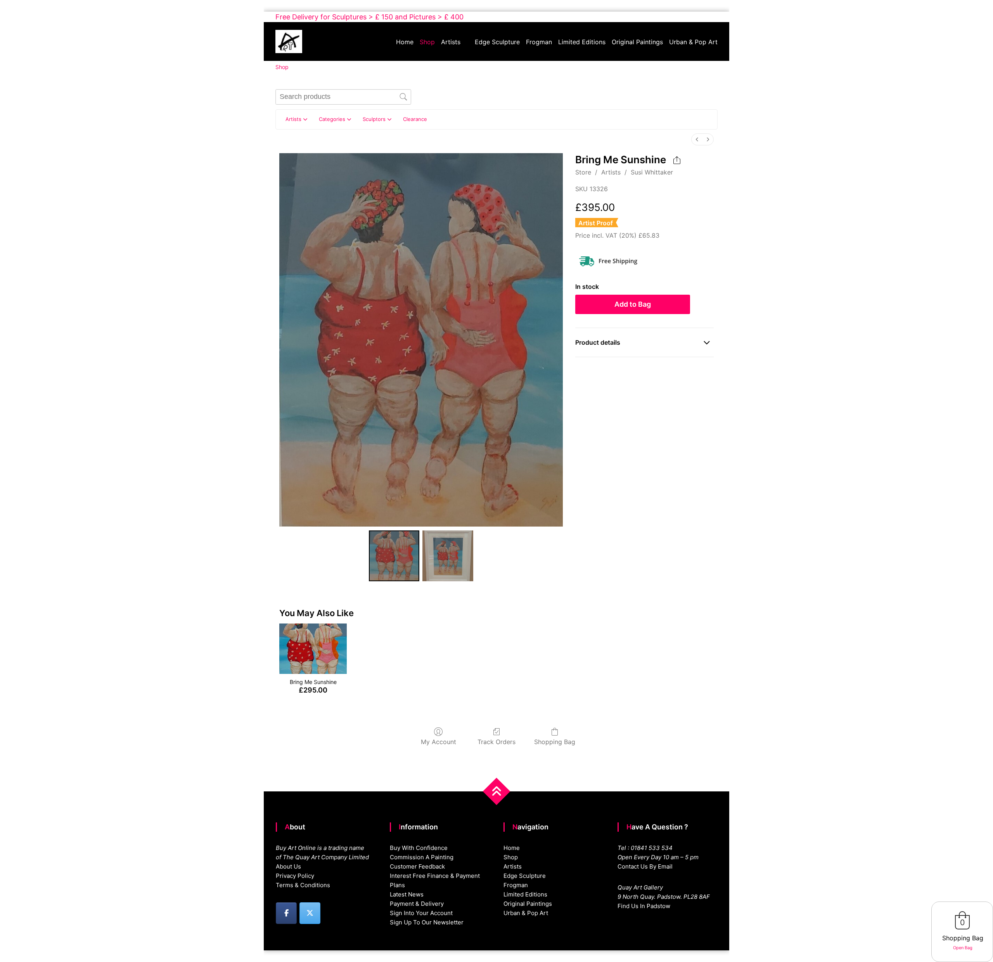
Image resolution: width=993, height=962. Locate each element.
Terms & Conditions (303, 885)
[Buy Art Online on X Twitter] (309, 913)
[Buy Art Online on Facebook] (286, 913)
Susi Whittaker (652, 172)
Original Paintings (637, 42)
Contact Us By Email (645, 866)
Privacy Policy (295, 875)
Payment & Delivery (417, 903)
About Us (288, 866)
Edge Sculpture (497, 42)
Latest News (407, 894)
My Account (438, 742)
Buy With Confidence (419, 847)
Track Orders (496, 742)
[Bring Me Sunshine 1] (447, 555)
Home (404, 42)
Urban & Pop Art (693, 42)
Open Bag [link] (962, 947)
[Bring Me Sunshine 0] (394, 555)
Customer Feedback (417, 866)
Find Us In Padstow (644, 906)
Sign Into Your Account (421, 913)
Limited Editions (581, 42)
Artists (450, 42)
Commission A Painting (421, 857)
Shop (427, 42)
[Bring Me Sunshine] (312, 648)
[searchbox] (343, 97)
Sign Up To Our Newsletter (427, 922)
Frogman (539, 42)
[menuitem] (697, 139)
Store (583, 172)
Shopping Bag (554, 742)
